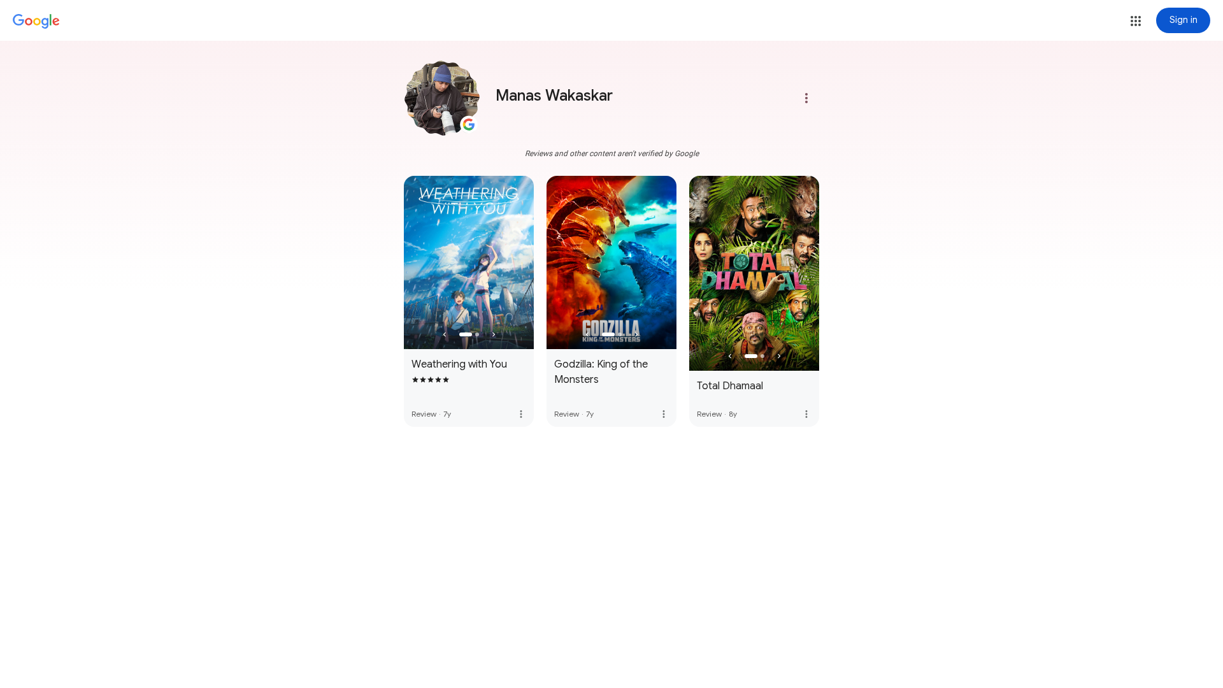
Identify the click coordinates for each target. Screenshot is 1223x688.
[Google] (36, 21)
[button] (1135, 21)
